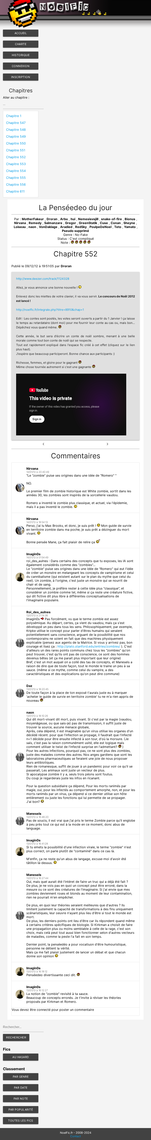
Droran (52, 219)
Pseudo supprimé (75, 231)
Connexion (21, 66)
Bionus (130, 219)
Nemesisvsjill (88, 219)
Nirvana (20, 223)
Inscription (20, 77)
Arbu (64, 219)
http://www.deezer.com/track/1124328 (42, 279)
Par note (21, 1098)
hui (73, 219)
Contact (75, 1136)
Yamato (130, 227)
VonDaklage (48, 227)
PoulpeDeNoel (100, 227)
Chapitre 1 (13, 116)
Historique (20, 55)
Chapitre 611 (15, 191)
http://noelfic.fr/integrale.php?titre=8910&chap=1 (50, 310)
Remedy (35, 223)
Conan (116, 223)
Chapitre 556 (16, 184)
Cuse (104, 223)
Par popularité (20, 1109)
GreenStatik (88, 223)
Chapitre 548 (16, 130)
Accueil (21, 33)
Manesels (33, 814)
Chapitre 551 (15, 150)
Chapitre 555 (16, 178)
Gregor (70, 223)
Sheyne (129, 223)
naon (32, 227)
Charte (20, 44)
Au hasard (20, 1057)
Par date (21, 1087)
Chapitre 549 (16, 136)
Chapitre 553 (16, 164)
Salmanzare (53, 223)
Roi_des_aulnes (38, 612)
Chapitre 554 (16, 171)
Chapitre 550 (16, 143)
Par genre (21, 1076)
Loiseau (20, 227)
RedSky (81, 227)
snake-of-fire (111, 219)
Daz (29, 686)
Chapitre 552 (16, 157)
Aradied (66, 227)
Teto (117, 227)
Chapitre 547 (16, 123)
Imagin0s (33, 554)
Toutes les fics (20, 1120)
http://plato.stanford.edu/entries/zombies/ (88, 646)
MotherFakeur (33, 219)
